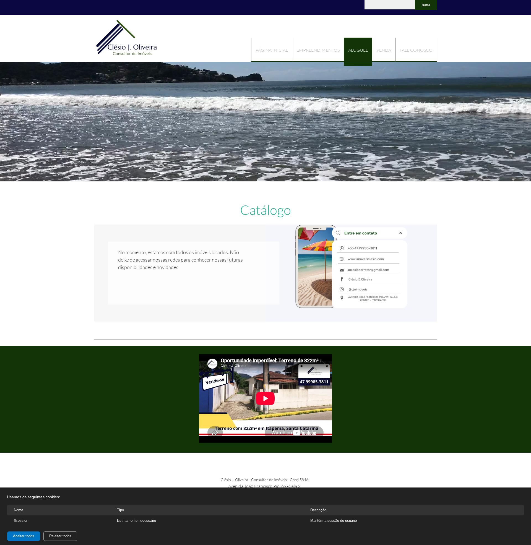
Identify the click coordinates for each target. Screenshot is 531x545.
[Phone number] (98, 7)
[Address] (106, 7)
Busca (426, 5)
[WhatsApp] (123, 7)
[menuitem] (271, 50)
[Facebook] (115, 7)
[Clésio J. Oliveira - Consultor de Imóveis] (126, 38)
